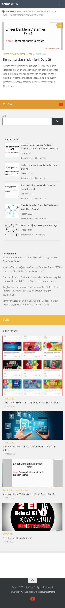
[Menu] (61, 4)
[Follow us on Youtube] (61, 104)
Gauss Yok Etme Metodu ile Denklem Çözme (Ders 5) (28, 494)
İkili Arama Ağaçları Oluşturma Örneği (39, 225)
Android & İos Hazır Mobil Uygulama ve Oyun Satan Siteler (31, 402)
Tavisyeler (7, 534)
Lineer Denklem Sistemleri (17, 54)
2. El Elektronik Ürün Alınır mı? (17, 538)
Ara (4, 115)
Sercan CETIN (10, 4)
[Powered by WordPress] (22, 592)
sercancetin (28, 158)
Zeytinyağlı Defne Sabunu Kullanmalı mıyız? (31, 304)
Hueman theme (48, 592)
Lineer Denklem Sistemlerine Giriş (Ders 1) (23, 271)
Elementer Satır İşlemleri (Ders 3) (26, 60)
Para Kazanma (8, 399)
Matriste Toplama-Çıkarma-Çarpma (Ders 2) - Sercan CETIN (31, 267)
